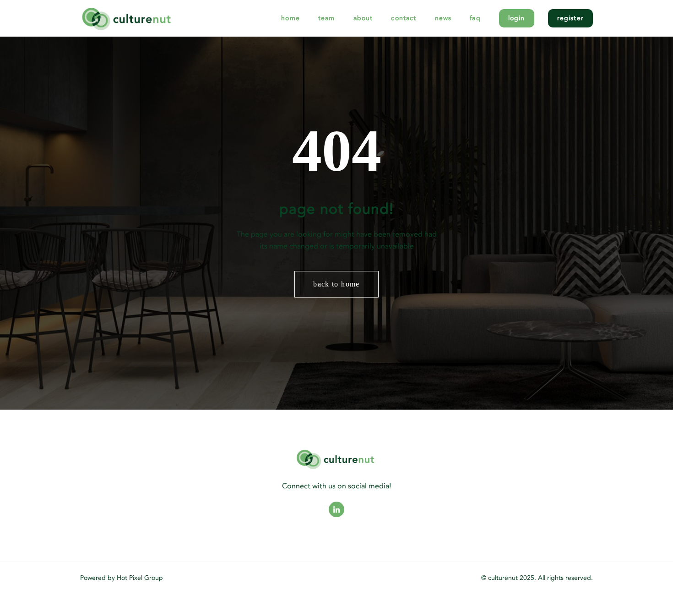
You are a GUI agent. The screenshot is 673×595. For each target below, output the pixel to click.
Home (290, 18)
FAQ (475, 18)
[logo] (153, 18)
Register (570, 18)
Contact (403, 18)
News (443, 18)
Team (326, 18)
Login (516, 18)
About (363, 18)
